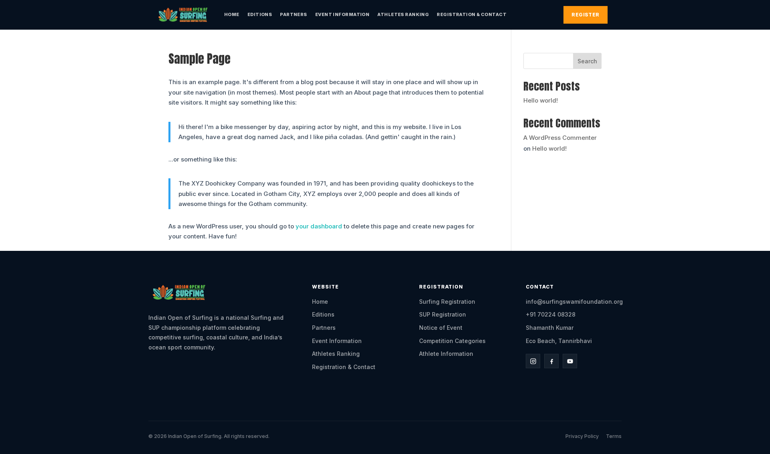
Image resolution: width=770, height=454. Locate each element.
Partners (293, 14)
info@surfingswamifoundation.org (574, 301)
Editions (259, 14)
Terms (614, 436)
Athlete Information (446, 353)
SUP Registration (442, 314)
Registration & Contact (472, 14)
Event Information (342, 14)
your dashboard (319, 226)
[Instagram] (533, 361)
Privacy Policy (582, 436)
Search (587, 61)
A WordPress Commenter (560, 137)
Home (231, 14)
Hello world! (540, 100)
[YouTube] (570, 361)
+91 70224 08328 (550, 314)
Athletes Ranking (403, 14)
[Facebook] (551, 361)
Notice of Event (440, 327)
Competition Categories (452, 340)
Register (585, 15)
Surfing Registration (447, 301)
